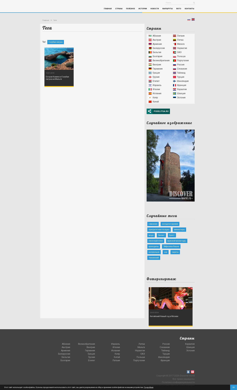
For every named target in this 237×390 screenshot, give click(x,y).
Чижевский (154, 258)
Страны (118, 9)
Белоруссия (159, 48)
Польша (181, 56)
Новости (154, 9)
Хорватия (182, 89)
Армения (157, 44)
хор (165, 252)
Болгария (157, 56)
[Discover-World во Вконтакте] (188, 372)
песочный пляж (156, 241)
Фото (178, 9)
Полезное (130, 9)
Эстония (181, 97)
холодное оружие (170, 224)
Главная (108, 9)
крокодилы (154, 246)
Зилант (161, 235)
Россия (180, 64)
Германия (158, 68)
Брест (172, 235)
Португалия (183, 60)
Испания (157, 93)
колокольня (154, 252)
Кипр (155, 97)
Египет (156, 81)
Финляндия (183, 81)
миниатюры (179, 229)
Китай (156, 101)
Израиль (157, 85)
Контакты (189, 9)
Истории (143, 9)
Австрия (157, 40)
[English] (193, 20)
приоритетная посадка (159, 229)
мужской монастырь (176, 241)
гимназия (153, 224)
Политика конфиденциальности (178, 382)
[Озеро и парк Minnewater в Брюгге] (171, 164)
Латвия (180, 35)
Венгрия (157, 64)
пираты (175, 252)
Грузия (156, 77)
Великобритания (161, 60)
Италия (156, 89)
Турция (180, 77)
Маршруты (167, 9)
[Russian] (188, 20)
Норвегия (182, 48)
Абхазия (157, 35)
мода (151, 235)
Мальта (180, 44)
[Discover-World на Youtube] (192, 372)
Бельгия (157, 52)
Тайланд (181, 73)
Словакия (182, 68)
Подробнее (148, 387)
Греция (156, 73)
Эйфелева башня (171, 246)
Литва (180, 40)
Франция (181, 85)
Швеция (181, 93)
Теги (55, 20)
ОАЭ (179, 52)
